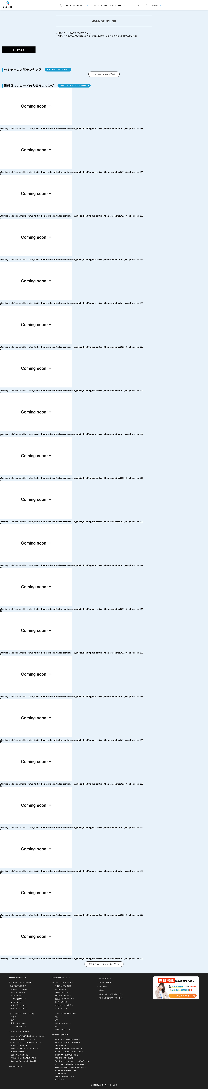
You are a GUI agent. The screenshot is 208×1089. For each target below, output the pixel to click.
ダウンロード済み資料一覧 (63, 1077)
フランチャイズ (16, 996)
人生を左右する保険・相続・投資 (65, 1070)
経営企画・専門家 (17, 992)
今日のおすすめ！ (60, 1045)
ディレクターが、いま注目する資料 (66, 1039)
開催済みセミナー (15, 1066)
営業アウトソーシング (62, 992)
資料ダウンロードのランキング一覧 (72, 85)
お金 (12, 1017)
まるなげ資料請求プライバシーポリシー (112, 998)
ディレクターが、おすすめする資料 (66, 1042)
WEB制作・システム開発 (19, 989)
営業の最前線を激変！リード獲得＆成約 (68, 1052)
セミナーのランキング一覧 (57, 69)
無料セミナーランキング (18, 977)
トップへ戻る (18, 49)
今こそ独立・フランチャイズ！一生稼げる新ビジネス (72, 1061)
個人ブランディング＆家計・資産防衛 (23, 1061)
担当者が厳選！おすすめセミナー (22, 1039)
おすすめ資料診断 (60, 1074)
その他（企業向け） (17, 999)
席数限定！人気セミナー (19, 1045)
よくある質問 (151, 5)
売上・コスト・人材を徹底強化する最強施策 (69, 1064)
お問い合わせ (103, 986)
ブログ (137, 5)
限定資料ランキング (60, 977)
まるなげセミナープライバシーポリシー (111, 994)
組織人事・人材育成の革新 (20, 1055)
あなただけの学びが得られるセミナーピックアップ (27, 1036)
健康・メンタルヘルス (18, 1023)
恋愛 (56, 1026)
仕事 (12, 1020)
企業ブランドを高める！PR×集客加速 (67, 1048)
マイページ (58, 1080)
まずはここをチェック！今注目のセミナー (25, 1042)
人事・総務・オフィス (18, 1005)
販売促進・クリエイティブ (19, 1008)
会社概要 (101, 990)
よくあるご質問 (104, 982)
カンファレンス (16, 1002)
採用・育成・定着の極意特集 (64, 1058)
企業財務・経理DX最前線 (19, 1052)
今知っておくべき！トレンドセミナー (23, 1048)
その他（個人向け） (17, 1026)
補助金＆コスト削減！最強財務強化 (66, 1055)
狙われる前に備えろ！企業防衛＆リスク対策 (69, 1067)
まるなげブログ (104, 979)
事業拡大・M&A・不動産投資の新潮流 (23, 1058)
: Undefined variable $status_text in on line (71, 128)
